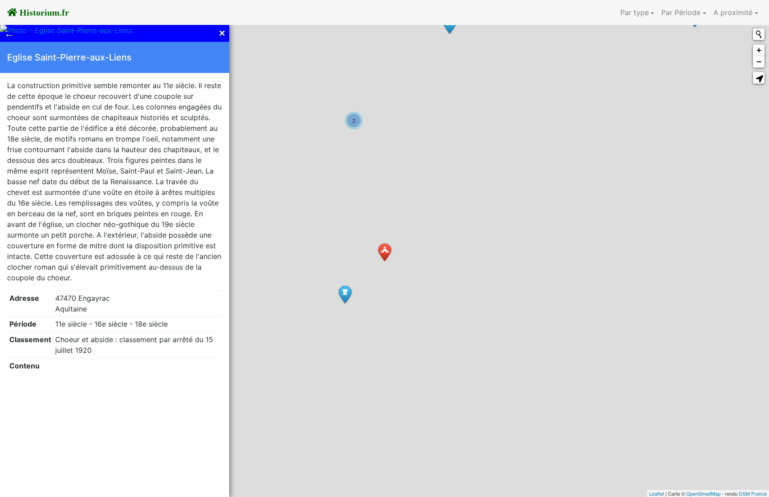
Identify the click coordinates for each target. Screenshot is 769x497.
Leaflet (656, 493)
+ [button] (759, 50)
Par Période (680, 12)
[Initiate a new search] (759, 34)
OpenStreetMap (703, 493)
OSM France (753, 493)
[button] (759, 78)
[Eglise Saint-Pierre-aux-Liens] (385, 252)
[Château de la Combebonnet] (345, 294)
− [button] (759, 61)
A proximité (733, 12)
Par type (634, 12)
